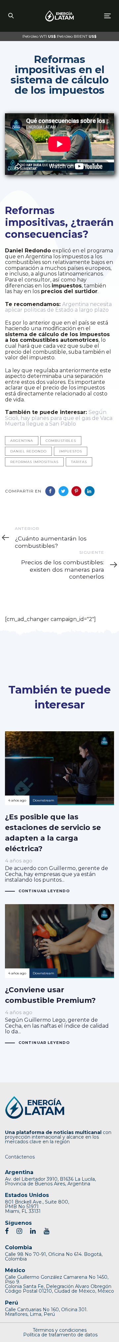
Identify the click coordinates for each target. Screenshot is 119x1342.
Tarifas (79, 462)
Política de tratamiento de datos (60, 1335)
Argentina (21, 441)
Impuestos (70, 451)
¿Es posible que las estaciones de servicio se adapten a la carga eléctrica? (59, 812)
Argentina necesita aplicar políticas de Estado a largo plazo (58, 307)
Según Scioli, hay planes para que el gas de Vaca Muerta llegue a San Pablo (58, 418)
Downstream (43, 800)
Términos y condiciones (60, 1330)
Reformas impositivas (34, 462)
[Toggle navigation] (94, 15)
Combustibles (61, 441)
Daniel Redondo (28, 451)
